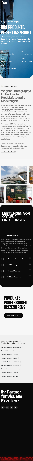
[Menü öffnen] (29, 3)
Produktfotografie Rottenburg (10, 369)
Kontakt (6, 431)
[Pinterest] (7, 407)
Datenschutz (7, 435)
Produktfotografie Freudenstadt (11, 347)
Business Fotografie (10, 422)
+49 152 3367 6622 (7, 448)
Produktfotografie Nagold (9, 358)
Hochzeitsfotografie (10, 426)
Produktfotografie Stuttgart (9, 372)
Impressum (16, 431)
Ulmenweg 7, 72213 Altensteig (11, 452)
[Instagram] (11, 407)
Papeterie (24, 426)
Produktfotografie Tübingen (9, 376)
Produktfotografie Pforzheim (10, 362)
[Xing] (16, 407)
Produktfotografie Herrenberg (10, 351)
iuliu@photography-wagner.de (11, 445)
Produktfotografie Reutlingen (10, 365)
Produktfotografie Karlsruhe (9, 354)
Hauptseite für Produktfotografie (12, 148)
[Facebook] (3, 407)
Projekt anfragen (13, 315)
